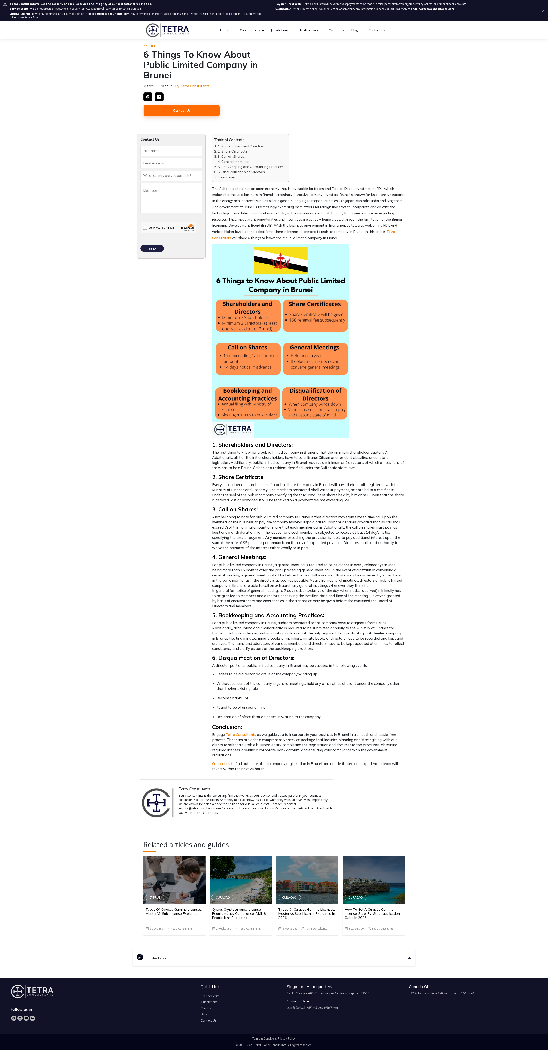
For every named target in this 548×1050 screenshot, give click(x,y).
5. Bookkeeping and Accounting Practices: (251, 167)
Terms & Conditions (264, 1038)
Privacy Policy (287, 1038)
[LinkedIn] (32, 1018)
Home (224, 30)
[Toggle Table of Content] (279, 140)
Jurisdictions (280, 30)
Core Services (210, 996)
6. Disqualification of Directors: (241, 172)
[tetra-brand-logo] (167, 29)
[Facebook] (13, 1018)
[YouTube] (26, 1018)
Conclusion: (227, 177)
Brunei (149, 46)
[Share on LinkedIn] (159, 96)
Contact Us (377, 30)
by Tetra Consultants (192, 86)
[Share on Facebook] (147, 96)
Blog (354, 30)
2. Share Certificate (232, 151)
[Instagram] (20, 1018)
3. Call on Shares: (231, 156)
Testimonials (308, 30)
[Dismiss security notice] (543, 10)
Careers (206, 1008)
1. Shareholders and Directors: (241, 146)
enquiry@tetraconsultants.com (432, 9)
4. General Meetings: (234, 161)
